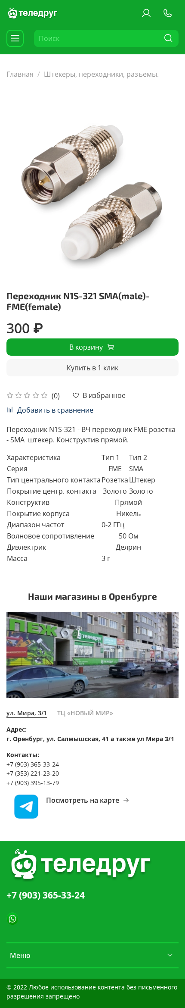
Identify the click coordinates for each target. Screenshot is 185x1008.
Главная (20, 74)
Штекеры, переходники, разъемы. (101, 74)
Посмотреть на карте (82, 800)
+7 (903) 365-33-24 (45, 895)
